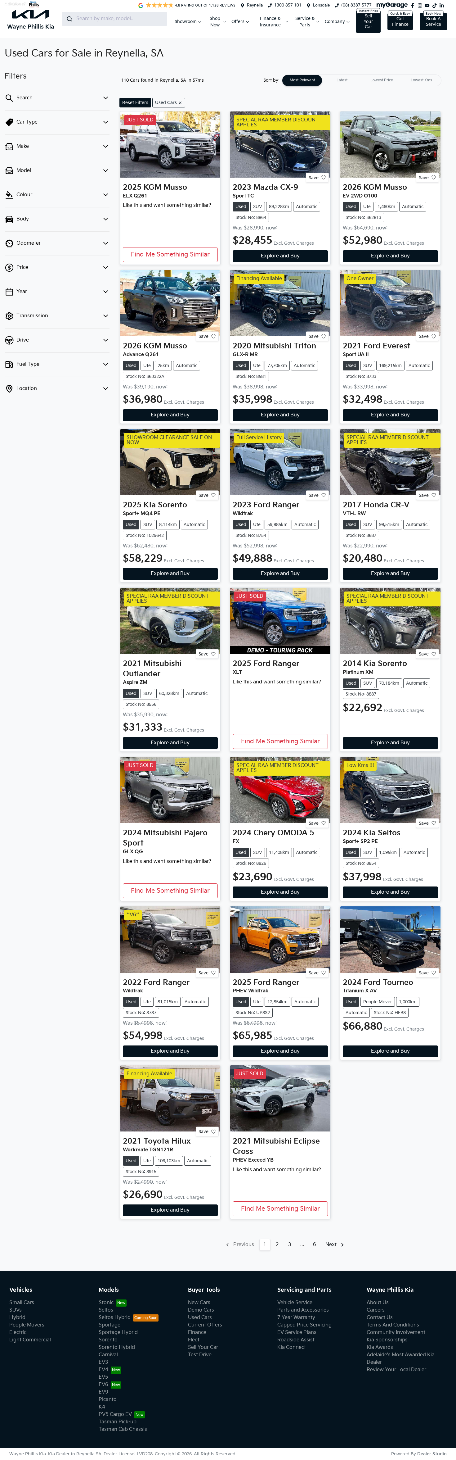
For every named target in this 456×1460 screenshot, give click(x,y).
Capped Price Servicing (304, 1325)
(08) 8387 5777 (356, 5)
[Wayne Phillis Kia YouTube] (428, 5)
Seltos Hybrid (115, 1318)
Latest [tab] (342, 80)
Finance (197, 1332)
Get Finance (400, 21)
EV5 (103, 1377)
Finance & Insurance (270, 22)
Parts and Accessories (303, 1310)
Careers (376, 1310)
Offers (237, 21)
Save (314, 177)
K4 (102, 1407)
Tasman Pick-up (117, 1422)
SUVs (15, 1310)
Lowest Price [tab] (381, 80)
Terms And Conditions (393, 1325)
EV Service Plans (296, 1332)
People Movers (26, 1325)
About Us (378, 1303)
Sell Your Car (368, 21)
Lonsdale (321, 5)
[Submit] (69, 19)
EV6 (103, 1385)
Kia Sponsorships (387, 1340)
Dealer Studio (432, 1454)
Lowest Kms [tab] (421, 80)
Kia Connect (291, 1347)
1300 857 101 (288, 5)
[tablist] (361, 80)
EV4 (103, 1370)
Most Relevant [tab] (302, 80)
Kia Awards (380, 1347)
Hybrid (17, 1318)
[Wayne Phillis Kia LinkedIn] (443, 5)
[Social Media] (436, 5)
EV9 (103, 1392)
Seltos (106, 1310)
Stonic (106, 1303)
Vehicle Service (294, 1303)
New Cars (199, 1303)
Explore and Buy (280, 256)
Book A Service (433, 21)
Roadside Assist (296, 1340)
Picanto (108, 1400)
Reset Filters (135, 102)
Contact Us (380, 1318)
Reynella (255, 5)
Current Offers (205, 1325)
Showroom (186, 21)
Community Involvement (396, 1332)
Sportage (109, 1325)
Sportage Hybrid (118, 1332)
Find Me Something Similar (170, 254)
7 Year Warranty (296, 1318)
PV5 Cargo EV (115, 1414)
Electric (17, 1332)
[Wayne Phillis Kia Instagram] (421, 5)
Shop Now (215, 22)
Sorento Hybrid (117, 1347)
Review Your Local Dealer (396, 1370)
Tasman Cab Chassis (123, 1429)
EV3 (103, 1362)
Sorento (108, 1340)
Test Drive (200, 1355)
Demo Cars (201, 1310)
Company (335, 21)
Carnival (108, 1355)
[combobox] (114, 19)
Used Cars (200, 1318)
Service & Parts (305, 22)
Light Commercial (30, 1340)
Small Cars (21, 1303)
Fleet (193, 1340)
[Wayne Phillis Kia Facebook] (414, 5)
